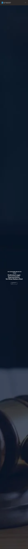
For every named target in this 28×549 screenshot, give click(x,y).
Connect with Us (14, 283)
